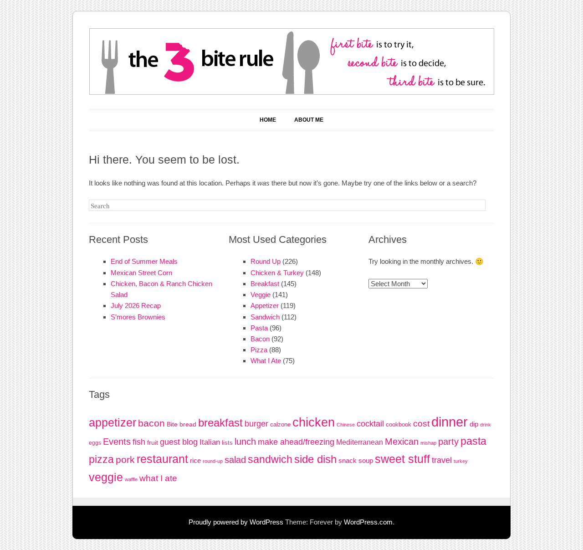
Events (117, 442)
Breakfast (265, 284)
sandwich (270, 459)
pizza (101, 459)
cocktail (370, 423)
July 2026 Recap (136, 305)
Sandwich (265, 317)
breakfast (220, 423)
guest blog (179, 442)
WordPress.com (368, 522)
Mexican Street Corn (141, 273)
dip (474, 424)
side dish (315, 459)
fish (139, 442)
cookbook (398, 424)
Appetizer (265, 305)
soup (365, 460)
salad (235, 460)
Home (268, 120)
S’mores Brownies (138, 317)
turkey (461, 461)
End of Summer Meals (144, 261)
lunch (245, 442)
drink (485, 424)
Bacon (260, 339)
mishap (428, 443)
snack (347, 460)
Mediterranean (359, 442)
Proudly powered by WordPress (236, 522)
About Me (308, 120)
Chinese (346, 424)
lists (227, 442)
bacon (151, 423)
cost (421, 423)
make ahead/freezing (296, 442)
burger (256, 423)
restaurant (162, 458)
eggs (95, 443)
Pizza (259, 350)
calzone (280, 424)
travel (442, 460)
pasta (473, 441)
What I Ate (266, 361)
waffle (131, 479)
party (448, 442)
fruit (152, 442)
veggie (106, 477)
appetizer (112, 422)
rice (195, 460)
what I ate (158, 478)
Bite (172, 424)
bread (187, 424)
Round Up (266, 261)
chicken (313, 422)
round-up (213, 461)
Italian (209, 442)
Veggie (261, 294)
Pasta (259, 328)
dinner (449, 421)
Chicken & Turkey (277, 273)
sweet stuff (402, 459)
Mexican (402, 442)
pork (125, 459)
